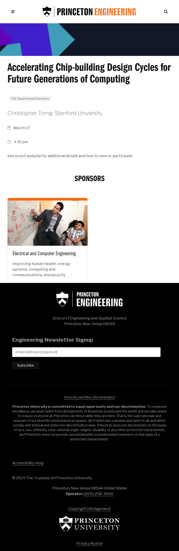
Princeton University (89, 523)
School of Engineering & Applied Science (89, 299)
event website (28, 156)
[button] (13, 11)
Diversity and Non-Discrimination (89, 397)
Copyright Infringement (89, 509)
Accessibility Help (28, 463)
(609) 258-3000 (98, 494)
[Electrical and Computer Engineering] (47, 236)
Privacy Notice (89, 543)
